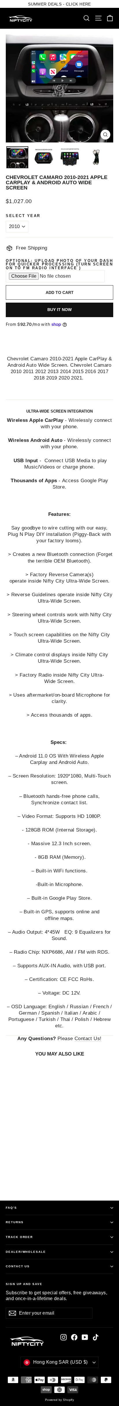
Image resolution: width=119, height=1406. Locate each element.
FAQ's (11, 1207)
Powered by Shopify (59, 1399)
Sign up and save (24, 1284)
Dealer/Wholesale (26, 1251)
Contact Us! (88, 1038)
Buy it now (59, 309)
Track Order (19, 1237)
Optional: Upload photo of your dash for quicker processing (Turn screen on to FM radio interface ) (59, 264)
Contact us (18, 1266)
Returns (15, 1222)
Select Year (23, 216)
